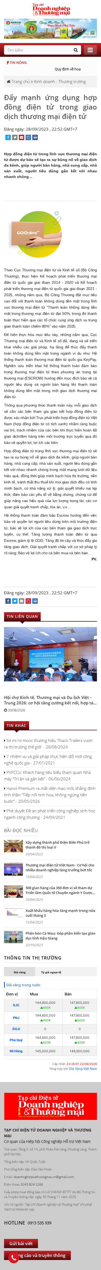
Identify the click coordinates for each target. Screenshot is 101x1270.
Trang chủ (20, 81)
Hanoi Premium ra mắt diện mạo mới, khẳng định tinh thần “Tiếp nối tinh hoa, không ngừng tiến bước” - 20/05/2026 (50, 795)
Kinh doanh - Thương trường (60, 81)
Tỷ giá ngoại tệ (51, 972)
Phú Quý (16, 1040)
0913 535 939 (39, 1222)
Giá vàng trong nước (23, 985)
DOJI (16, 1029)
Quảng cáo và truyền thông (37, 1255)
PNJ (16, 1018)
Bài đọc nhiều (21, 830)
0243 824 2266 (32, 1184)
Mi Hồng (16, 1051)
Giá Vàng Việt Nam (83, 1069)
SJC (16, 1005)
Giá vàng (20, 972)
